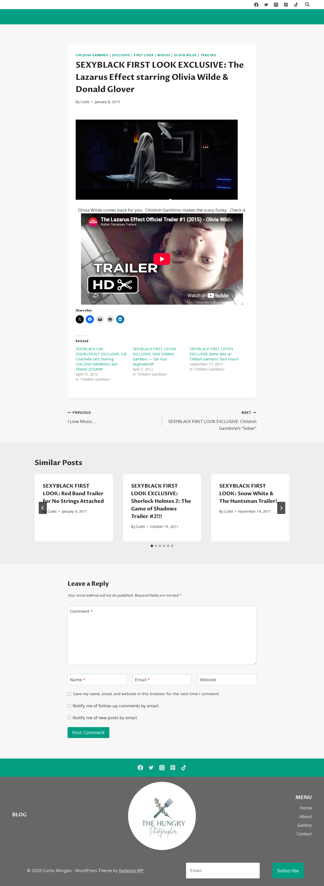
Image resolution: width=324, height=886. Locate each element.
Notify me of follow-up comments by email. (116, 706)
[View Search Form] (307, 4)
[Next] (281, 508)
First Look (143, 55)
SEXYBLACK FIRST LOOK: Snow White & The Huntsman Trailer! (248, 494)
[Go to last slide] (43, 508)
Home (306, 808)
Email (142, 679)
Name (77, 679)
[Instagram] (276, 4)
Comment (81, 611)
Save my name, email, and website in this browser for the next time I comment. (146, 693)
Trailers (208, 55)
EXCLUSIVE (121, 55)
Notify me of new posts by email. (105, 718)
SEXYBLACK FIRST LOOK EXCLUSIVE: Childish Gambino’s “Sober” (212, 420)
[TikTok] (296, 4)
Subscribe (288, 870)
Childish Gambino (92, 55)
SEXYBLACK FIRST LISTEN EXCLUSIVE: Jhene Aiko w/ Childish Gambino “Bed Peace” (214, 353)
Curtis (85, 101)
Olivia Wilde (185, 55)
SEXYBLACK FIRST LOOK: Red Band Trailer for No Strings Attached (73, 494)
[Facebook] (256, 4)
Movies (163, 55)
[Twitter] (266, 4)
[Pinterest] (286, 4)
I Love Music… (82, 417)
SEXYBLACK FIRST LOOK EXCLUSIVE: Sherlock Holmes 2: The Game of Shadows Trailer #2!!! (161, 501)
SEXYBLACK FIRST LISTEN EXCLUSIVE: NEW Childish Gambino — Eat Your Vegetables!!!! (154, 356)
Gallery (304, 825)
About (305, 816)
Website (208, 679)
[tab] (152, 546)
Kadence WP (131, 870)
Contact (304, 834)
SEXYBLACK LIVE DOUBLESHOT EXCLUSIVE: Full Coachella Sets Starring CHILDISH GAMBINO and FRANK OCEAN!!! (101, 359)
